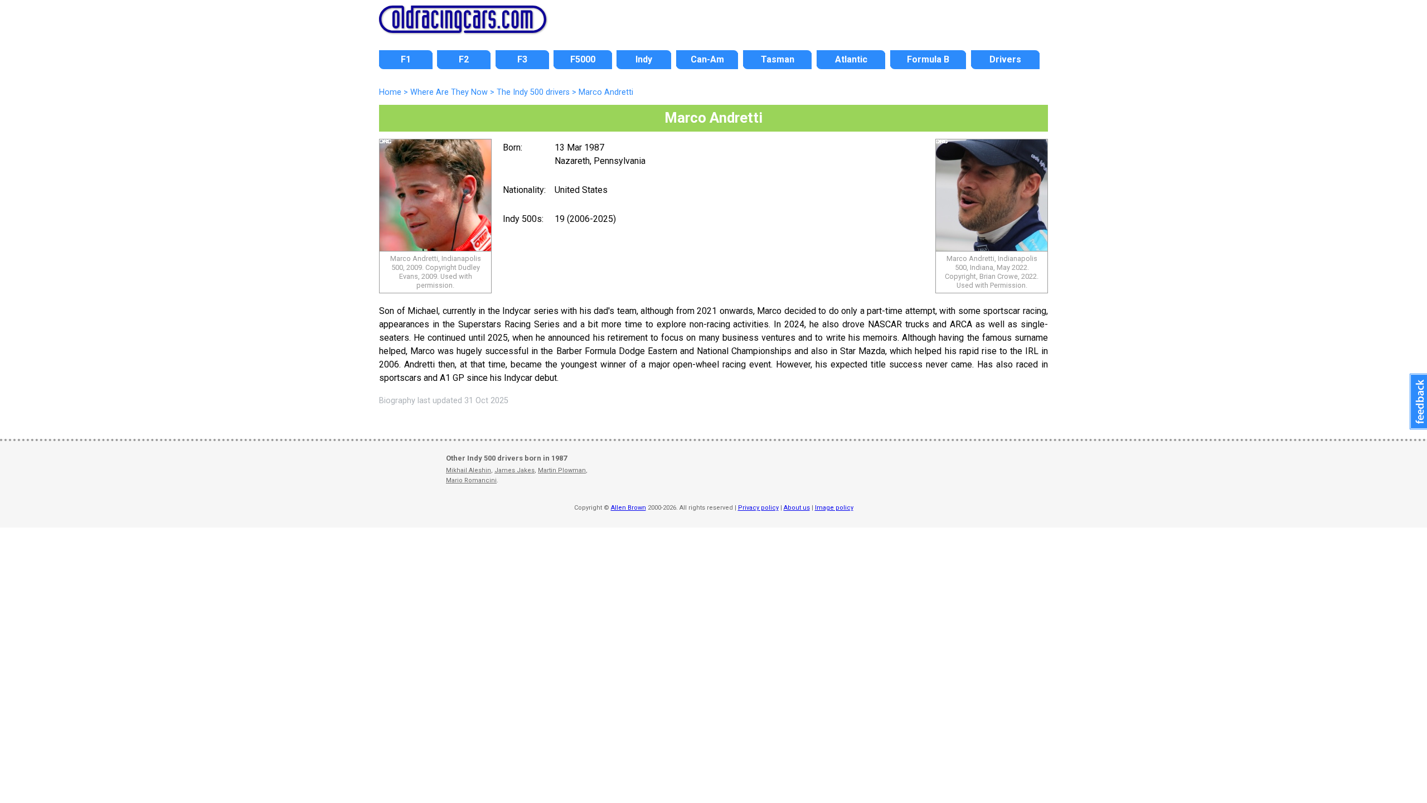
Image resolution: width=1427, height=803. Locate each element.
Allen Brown (628, 507)
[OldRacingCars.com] (462, 26)
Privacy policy (758, 507)
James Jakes (514, 470)
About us (797, 507)
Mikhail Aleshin (468, 470)
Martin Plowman (562, 470)
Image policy (834, 507)
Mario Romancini (471, 480)
